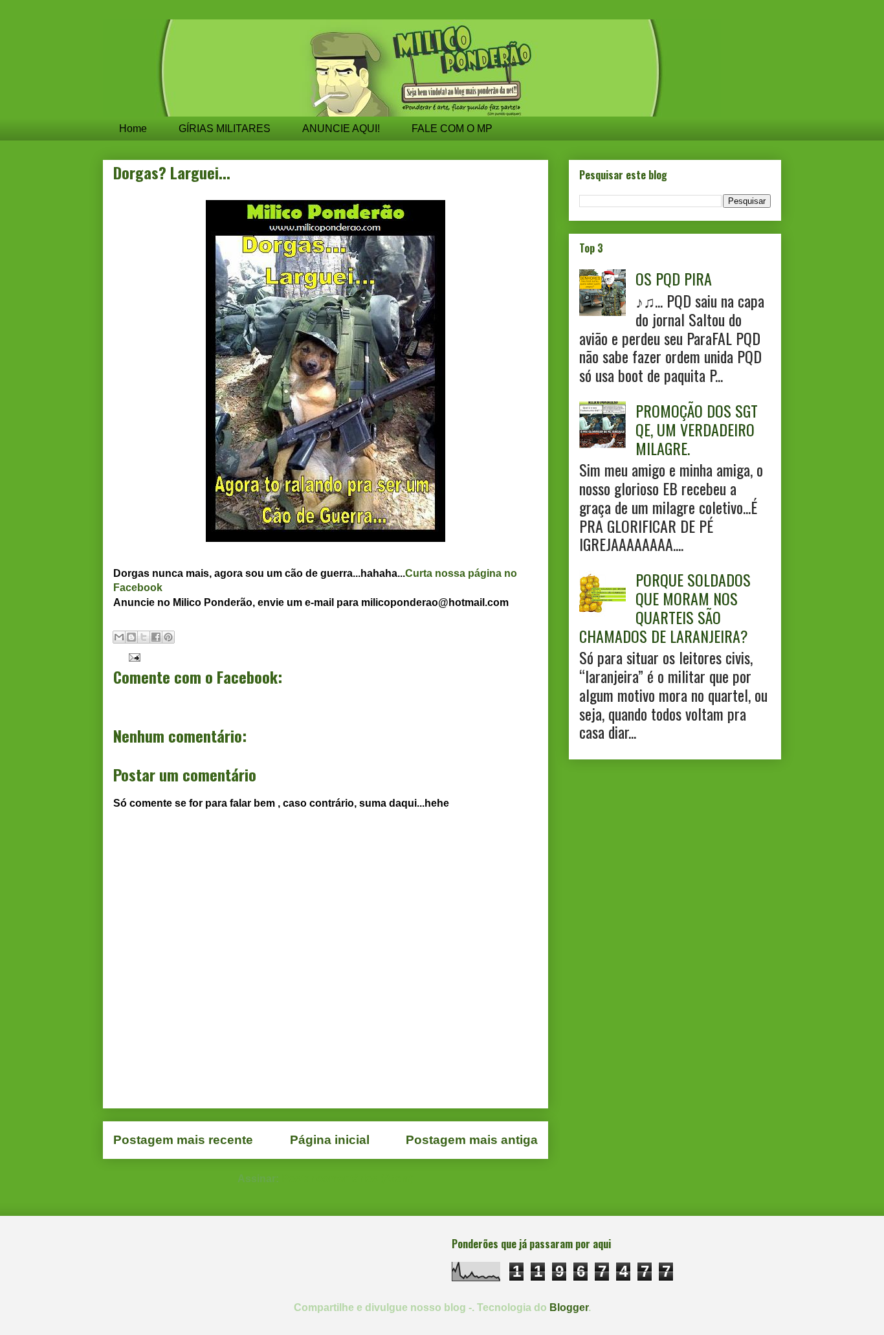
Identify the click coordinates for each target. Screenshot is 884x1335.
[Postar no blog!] (131, 637)
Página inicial (330, 1140)
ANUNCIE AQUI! (341, 128)
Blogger (568, 1307)
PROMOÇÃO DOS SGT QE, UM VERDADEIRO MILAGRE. (696, 429)
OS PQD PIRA (673, 278)
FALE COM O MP (452, 128)
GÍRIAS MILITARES (225, 128)
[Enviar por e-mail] (119, 637)
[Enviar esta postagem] (132, 656)
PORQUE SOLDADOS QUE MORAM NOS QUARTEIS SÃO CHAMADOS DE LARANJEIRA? (665, 607)
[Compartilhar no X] (143, 637)
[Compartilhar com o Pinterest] (168, 637)
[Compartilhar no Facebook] (155, 637)
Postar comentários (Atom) (348, 1178)
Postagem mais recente (183, 1140)
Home (133, 128)
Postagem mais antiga (472, 1140)
